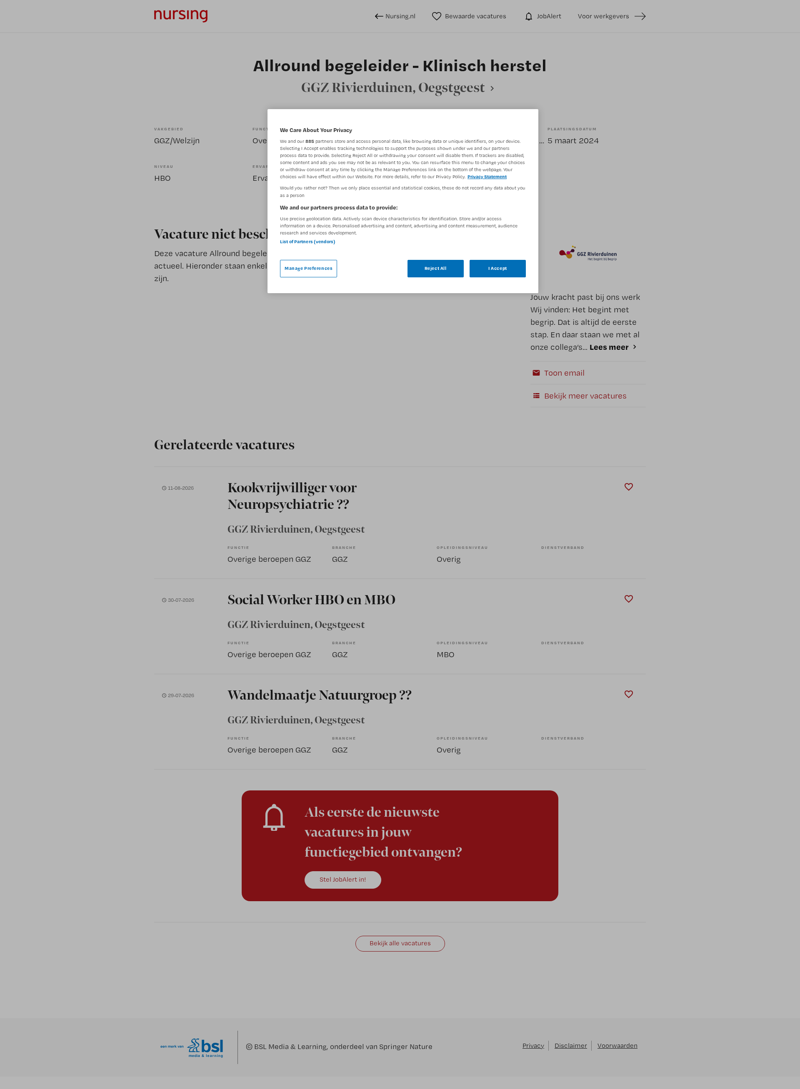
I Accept (497, 268)
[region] (403, 201)
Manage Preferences (308, 268)
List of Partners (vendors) (307, 241)
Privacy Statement (487, 176)
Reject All (436, 268)
